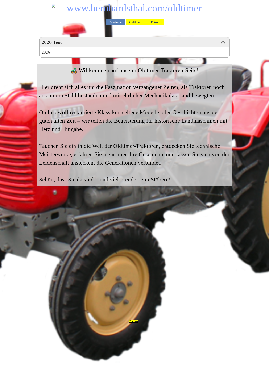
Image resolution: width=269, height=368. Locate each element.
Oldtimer (135, 22)
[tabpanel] (134, 125)
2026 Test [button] (52, 42)
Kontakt (133, 321)
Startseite (116, 22)
